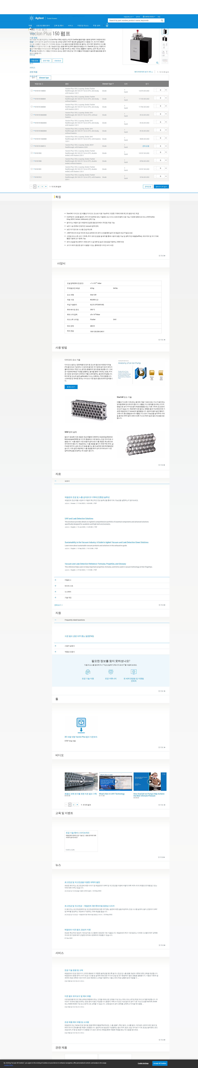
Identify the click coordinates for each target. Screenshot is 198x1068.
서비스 (70, 25)
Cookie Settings (143, 1063)
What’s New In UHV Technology (112, 794)
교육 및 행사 (59, 25)
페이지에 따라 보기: (143, 72)
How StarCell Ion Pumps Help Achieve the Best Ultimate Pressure (148, 795)
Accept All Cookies (160, 1063)
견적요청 (148, 186)
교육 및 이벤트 (35, 59)
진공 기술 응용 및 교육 (74, 970)
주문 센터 (96, 25)
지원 (31, 46)
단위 (126, 84)
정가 (147, 84)
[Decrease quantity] (155, 90)
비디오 (32, 55)
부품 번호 (38, 84)
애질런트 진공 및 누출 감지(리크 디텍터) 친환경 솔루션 (87, 497)
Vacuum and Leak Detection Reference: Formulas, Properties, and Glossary (95, 564)
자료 (31, 42)
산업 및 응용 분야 (43, 25)
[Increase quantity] (166, 90)
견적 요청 (145, 146)
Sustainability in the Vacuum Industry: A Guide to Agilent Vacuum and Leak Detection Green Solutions (106, 542)
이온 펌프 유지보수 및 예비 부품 (78, 996)
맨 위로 (161, 255)
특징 (31, 29)
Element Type (107, 84)
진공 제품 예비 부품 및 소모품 (77, 1022)
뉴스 (31, 63)
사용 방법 (33, 37)
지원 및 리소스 (83, 25)
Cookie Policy (8, 1065)
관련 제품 (33, 72)
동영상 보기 (71, 387)
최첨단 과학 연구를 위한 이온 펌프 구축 (81, 794)
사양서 (32, 33)
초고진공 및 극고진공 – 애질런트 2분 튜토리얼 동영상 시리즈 (90, 906)
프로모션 (57, 60)
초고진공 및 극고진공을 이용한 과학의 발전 (82, 882)
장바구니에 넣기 (161, 186)
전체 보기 (57, 605)
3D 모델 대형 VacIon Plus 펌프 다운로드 (81, 737)
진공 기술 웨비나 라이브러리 (77, 832)
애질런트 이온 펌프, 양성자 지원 (78, 929)
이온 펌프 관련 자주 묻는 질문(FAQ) (79, 636)
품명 (67, 84)
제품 (30, 25)
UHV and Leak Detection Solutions (79, 518)
